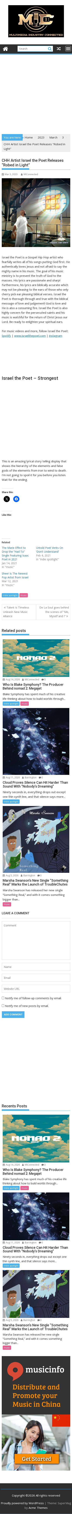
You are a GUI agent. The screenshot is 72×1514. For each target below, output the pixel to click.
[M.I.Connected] (5, 48)
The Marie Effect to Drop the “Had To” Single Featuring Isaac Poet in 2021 (15, 553)
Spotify (6, 335)
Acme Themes (38, 1508)
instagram (55, 335)
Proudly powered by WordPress (22, 1503)
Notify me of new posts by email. (27, 1006)
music (24, 595)
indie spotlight (10, 595)
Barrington (30, 777)
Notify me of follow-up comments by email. (33, 998)
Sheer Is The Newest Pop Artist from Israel (15, 575)
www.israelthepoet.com (30, 335)
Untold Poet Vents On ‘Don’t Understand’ (49, 549)
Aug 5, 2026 (11, 875)
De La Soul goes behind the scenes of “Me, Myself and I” (54, 612)
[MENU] (68, 48)
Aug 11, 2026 (12, 777)
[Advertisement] (36, 93)
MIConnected (31, 174)
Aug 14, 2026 (12, 679)
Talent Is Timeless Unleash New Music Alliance (16, 612)
